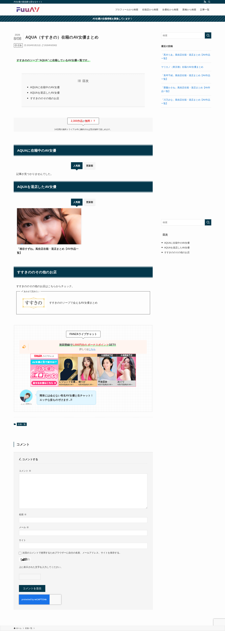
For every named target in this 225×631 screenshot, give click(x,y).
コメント (25, 470)
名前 (23, 514)
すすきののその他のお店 (44, 98)
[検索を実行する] (208, 35)
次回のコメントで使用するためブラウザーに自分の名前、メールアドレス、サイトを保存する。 (72, 552)
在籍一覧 (22, 424)
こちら (92, 349)
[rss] (205, 2)
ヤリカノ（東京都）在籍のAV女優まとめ (182, 67)
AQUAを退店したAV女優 (45, 92)
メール (24, 527)
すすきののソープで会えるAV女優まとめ (73, 302)
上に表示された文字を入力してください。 (41, 567)
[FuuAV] (28, 9)
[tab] (77, 165)
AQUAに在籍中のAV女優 (45, 87)
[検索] (209, 2)
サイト (22, 540)
